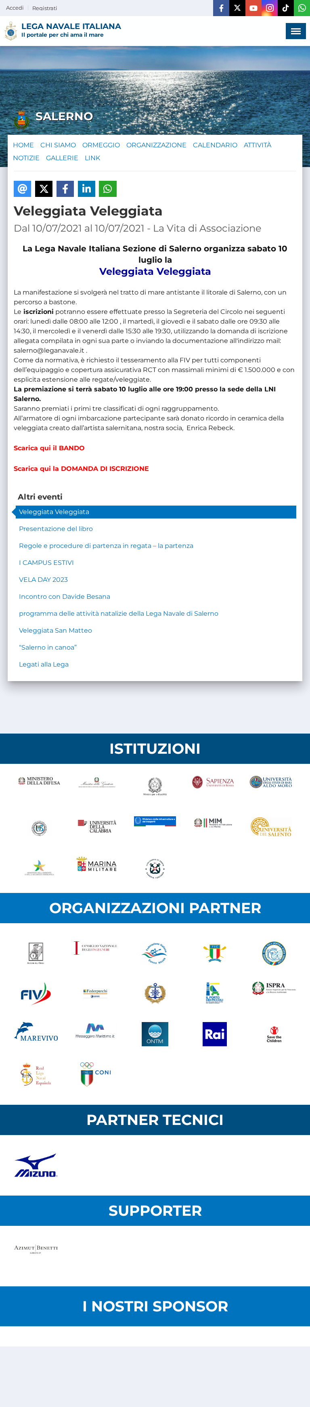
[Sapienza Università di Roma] (213, 788)
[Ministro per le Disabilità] (155, 788)
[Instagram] (270, 8)
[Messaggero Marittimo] (95, 1034)
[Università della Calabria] (97, 828)
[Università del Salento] (271, 828)
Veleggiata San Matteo (55, 630)
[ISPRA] (274, 994)
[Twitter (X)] (237, 8)
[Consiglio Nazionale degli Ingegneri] (95, 953)
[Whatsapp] (302, 8)
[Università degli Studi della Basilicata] (39, 828)
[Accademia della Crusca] (36, 953)
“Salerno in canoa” (48, 647)
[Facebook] (221, 8)
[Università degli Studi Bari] (271, 788)
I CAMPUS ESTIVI (46, 563)
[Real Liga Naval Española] (36, 1074)
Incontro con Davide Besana (64, 596)
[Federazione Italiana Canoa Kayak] (155, 953)
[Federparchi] (95, 994)
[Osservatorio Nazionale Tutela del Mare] (155, 1034)
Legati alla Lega (44, 664)
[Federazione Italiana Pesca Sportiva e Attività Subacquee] (274, 953)
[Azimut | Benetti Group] (36, 1256)
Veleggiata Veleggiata (54, 512)
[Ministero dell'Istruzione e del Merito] (213, 828)
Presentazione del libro (56, 529)
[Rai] (215, 1034)
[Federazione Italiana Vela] (36, 994)
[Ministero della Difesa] (39, 788)
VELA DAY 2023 (43, 579)
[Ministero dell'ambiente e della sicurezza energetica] (39, 869)
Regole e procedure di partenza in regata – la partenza (106, 546)
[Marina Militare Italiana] (97, 869)
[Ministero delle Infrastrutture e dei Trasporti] (155, 828)
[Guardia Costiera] (155, 869)
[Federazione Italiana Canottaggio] (215, 953)
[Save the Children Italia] (274, 1034)
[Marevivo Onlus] (36, 1034)
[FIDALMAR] (155, 994)
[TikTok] (286, 8)
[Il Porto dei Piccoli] (215, 994)
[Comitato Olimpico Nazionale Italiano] (95, 1074)
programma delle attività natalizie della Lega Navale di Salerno (118, 613)
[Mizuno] (36, 1165)
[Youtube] (253, 8)
